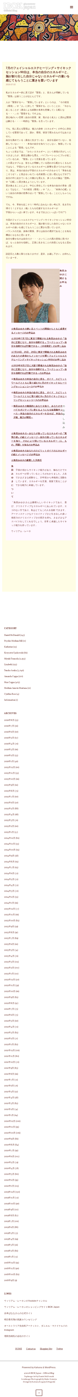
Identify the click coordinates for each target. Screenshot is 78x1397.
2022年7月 (9, 1009)
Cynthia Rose (10, 694)
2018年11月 (9, 1268)
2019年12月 (9, 1192)
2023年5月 (9, 950)
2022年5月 (9, 1021)
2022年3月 (9, 1032)
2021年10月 (9, 1062)
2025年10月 (9, 779)
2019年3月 (9, 1245)
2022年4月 (9, 1027)
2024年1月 (9, 903)
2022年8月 (9, 1003)
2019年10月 (9, 1203)
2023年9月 (9, 926)
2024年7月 (9, 867)
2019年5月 (9, 1233)
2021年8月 (9, 1074)
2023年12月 (9, 909)
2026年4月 (9, 743)
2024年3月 (9, 891)
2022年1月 (9, 1044)
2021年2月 (9, 1109)
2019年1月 (9, 1256)
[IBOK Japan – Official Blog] (19, 7)
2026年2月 (9, 755)
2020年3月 (9, 1174)
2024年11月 (9, 844)
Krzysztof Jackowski (13, 653)
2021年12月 (9, 1050)
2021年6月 (9, 1085)
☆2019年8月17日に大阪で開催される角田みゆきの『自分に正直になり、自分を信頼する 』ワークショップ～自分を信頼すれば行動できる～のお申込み (39, 369)
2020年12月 (9, 1121)
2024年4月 (9, 885)
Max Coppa (9, 682)
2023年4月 (9, 956)
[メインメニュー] (71, 7)
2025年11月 (9, 773)
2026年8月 (9, 720)
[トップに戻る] (39, 1393)
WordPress (50, 1367)
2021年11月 (9, 1056)
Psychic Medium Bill (13, 641)
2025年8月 (9, 791)
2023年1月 (9, 973)
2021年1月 (9, 1115)
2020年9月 (9, 1139)
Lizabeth (8, 664)
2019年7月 (9, 1221)
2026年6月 (9, 732)
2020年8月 (9, 1144)
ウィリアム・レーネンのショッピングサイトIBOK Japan (31, 1307)
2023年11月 (9, 914)
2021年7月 (9, 1079)
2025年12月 (9, 767)
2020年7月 (9, 1150)
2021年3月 (9, 1103)
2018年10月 (9, 1274)
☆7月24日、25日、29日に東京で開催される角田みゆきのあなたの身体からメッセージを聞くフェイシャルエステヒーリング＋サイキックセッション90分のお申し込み (39, 356)
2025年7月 (9, 796)
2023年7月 (9, 938)
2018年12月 (9, 1262)
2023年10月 (9, 920)
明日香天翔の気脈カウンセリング (20, 1319)
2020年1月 (9, 1186)
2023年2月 (9, 967)
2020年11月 (9, 1127)
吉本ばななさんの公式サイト (18, 1313)
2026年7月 (9, 726)
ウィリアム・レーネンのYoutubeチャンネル (25, 1301)
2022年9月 (9, 997)
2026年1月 (9, 761)
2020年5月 (9, 1162)
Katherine (8, 647)
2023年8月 (9, 932)
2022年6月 (9, 1015)
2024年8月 (9, 861)
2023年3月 (9, 962)
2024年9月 (9, 855)
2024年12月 (9, 838)
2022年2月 (9, 1038)
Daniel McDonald (12, 635)
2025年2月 (9, 826)
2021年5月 (9, 1091)
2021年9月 (9, 1068)
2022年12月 (9, 979)
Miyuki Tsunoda (11, 658)
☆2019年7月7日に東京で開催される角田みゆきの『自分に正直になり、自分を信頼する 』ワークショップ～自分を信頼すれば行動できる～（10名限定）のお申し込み (39, 342)
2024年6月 (9, 873)
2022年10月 (9, 991)
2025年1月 (9, 832)
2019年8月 (9, 1215)
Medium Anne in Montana (15, 688)
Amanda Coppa (11, 676)
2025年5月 (9, 808)
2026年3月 (9, 749)
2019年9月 (9, 1209)
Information (9, 700)
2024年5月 (9, 879)
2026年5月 (9, 737)
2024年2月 (9, 897)
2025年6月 (9, 802)
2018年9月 (9, 1280)
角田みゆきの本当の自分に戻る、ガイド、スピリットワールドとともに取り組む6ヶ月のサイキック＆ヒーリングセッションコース (39, 383)
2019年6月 (9, 1227)
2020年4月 (9, 1168)
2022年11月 (9, 985)
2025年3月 (9, 820)
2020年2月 (9, 1180)
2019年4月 (9, 1239)
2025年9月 (9, 785)
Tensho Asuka (10, 670)
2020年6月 (9, 1156)
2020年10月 (9, 1133)
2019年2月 (9, 1251)
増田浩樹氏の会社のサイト (17, 1336)
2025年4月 (9, 814)
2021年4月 (9, 1097)
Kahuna (38, 1367)
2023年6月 (9, 944)
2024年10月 (9, 850)
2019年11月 (9, 1197)
